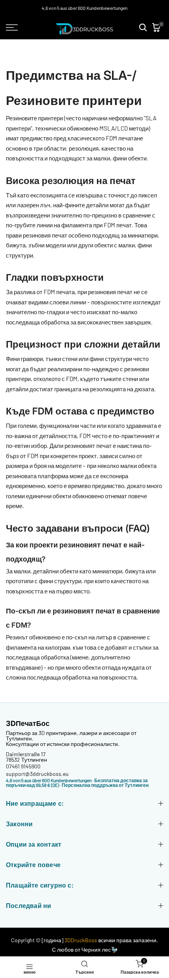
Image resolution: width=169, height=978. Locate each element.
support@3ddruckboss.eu (37, 773)
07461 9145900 (23, 766)
